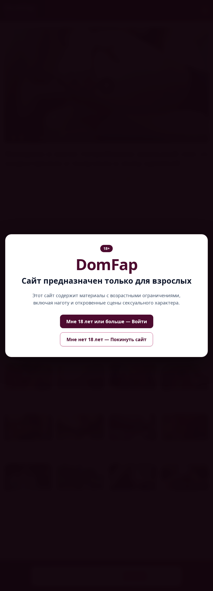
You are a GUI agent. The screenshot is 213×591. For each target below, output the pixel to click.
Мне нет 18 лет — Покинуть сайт (106, 339)
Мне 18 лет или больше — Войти (106, 321)
